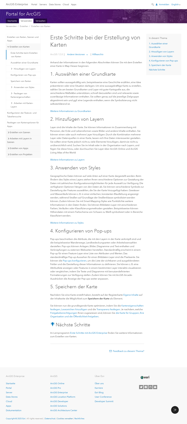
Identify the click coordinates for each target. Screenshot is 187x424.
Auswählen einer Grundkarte (24, 62)
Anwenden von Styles (24, 87)
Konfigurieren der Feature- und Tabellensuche (22, 115)
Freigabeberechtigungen (63, 313)
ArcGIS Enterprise (17, 4)
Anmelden (164, 4)
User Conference (103, 397)
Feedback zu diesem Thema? (128, 351)
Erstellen (24, 26)
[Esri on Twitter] (141, 387)
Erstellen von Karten (40, 26)
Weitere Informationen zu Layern (67, 159)
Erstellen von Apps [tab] (19, 148)
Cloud (66, 4)
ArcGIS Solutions (58, 406)
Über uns (99, 383)
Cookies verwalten (65, 418)
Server (9, 392)
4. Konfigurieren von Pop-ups (163, 60)
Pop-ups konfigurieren (75, 260)
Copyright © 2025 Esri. (16, 418)
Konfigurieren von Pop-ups (23, 75)
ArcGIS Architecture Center (63, 410)
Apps (73, 4)
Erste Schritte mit (88, 333)
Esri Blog (99, 392)
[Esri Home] (145, 377)
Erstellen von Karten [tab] (20, 46)
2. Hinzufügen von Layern (161, 51)
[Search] (153, 4)
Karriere (99, 388)
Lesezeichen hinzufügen (74, 309)
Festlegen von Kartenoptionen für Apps (23, 124)
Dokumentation (13, 410)
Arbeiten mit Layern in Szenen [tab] (19, 140)
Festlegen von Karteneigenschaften (20, 95)
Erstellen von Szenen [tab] (20, 132)
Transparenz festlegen (108, 309)
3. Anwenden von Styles (160, 56)
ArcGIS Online (57, 383)
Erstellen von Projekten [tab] (21, 154)
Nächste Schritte (157, 69)
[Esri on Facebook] (146, 387)
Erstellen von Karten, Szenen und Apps (23, 39)
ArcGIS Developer (59, 401)
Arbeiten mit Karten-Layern (22, 105)
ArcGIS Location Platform (62, 397)
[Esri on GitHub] (150, 387)
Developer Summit (104, 401)
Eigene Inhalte (131, 294)
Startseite (12, 21)
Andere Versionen (76, 54)
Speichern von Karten (21, 81)
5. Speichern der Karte (160, 65)
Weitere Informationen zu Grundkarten (70, 111)
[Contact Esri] (155, 387)
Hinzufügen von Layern (25, 69)
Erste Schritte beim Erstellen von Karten (24, 55)
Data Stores (55, 4)
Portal (34, 4)
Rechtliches (79, 418)
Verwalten (40, 21)
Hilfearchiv (97, 54)
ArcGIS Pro (55, 388)
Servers (43, 4)
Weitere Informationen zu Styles (67, 222)
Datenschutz (50, 418)
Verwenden (26, 21)
